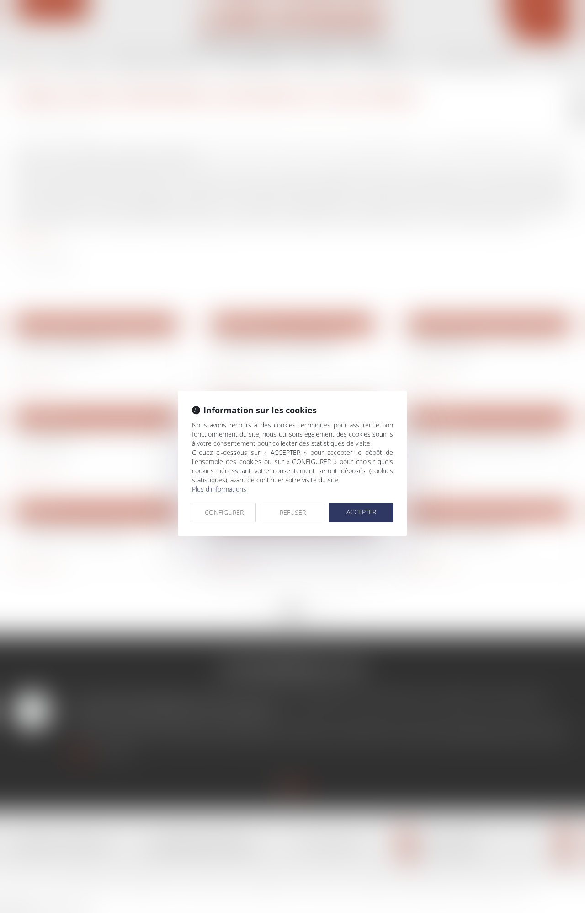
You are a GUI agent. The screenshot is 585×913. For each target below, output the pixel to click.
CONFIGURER (224, 512)
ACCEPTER (361, 512)
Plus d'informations (219, 489)
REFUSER (293, 512)
